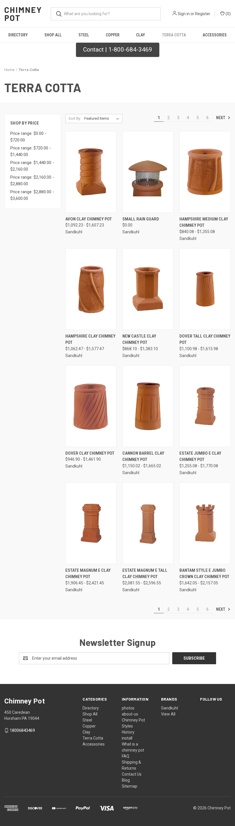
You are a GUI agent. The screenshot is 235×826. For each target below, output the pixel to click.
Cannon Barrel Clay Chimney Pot (143, 456)
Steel (84, 35)
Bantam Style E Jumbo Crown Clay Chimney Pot (204, 573)
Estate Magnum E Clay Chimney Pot (88, 573)
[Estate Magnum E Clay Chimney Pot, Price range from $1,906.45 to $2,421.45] (90, 523)
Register (202, 13)
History (128, 732)
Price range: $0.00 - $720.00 (28, 137)
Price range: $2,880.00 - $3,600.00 (32, 195)
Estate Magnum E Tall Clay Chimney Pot (144, 573)
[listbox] (102, 118)
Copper (113, 35)
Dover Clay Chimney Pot (89, 453)
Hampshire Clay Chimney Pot (90, 339)
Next (221, 117)
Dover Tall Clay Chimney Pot (204, 339)
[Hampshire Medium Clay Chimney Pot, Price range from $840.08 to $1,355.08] (205, 172)
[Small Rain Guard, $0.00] (148, 172)
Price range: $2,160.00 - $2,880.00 (32, 180)
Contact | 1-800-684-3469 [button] (117, 49)
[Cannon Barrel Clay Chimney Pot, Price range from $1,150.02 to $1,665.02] (148, 406)
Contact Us (132, 774)
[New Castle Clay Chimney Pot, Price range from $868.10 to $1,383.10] (148, 289)
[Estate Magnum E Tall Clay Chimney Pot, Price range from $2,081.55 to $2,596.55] (148, 523)
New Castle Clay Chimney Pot (139, 339)
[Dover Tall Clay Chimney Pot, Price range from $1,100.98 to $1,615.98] (205, 289)
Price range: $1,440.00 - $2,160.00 (32, 166)
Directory (18, 35)
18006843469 (22, 730)
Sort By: (74, 118)
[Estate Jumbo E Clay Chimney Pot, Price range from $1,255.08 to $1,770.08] (205, 406)
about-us (130, 714)
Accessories (215, 35)
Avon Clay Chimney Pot (88, 219)
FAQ (125, 756)
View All (168, 714)
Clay (140, 35)
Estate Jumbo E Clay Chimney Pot (200, 456)
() (228, 13)
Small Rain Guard (140, 219)
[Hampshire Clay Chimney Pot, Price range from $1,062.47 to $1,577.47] (90, 289)
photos (128, 708)
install (127, 738)
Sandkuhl (169, 708)
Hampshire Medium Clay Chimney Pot (203, 222)
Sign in (184, 13)
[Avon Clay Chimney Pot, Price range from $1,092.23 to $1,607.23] (90, 172)
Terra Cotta (174, 35)
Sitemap (129, 786)
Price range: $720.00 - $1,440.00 (30, 151)
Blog (126, 780)
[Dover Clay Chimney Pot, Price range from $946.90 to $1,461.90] (90, 406)
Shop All (53, 35)
